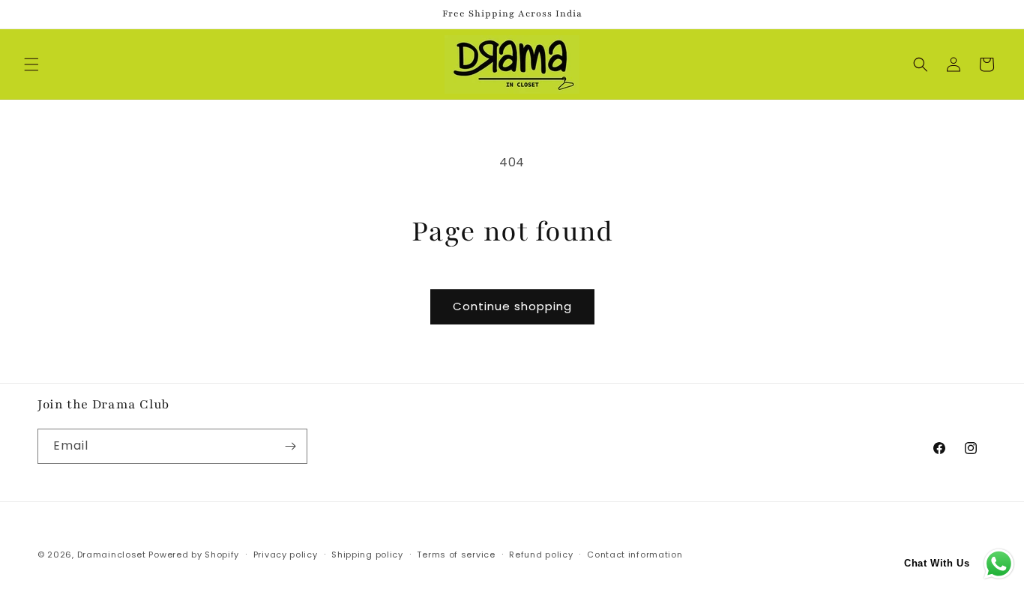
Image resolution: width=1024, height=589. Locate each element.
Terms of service (456, 555)
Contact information (634, 555)
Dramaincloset (111, 555)
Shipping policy (367, 555)
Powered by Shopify (193, 555)
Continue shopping (512, 306)
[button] (31, 64)
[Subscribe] (290, 446)
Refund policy (541, 555)
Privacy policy (285, 555)
